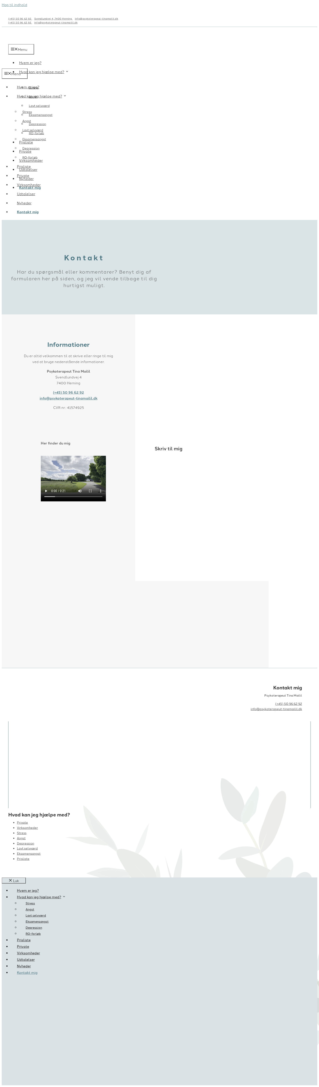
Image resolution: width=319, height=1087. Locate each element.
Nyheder (24, 202)
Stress (27, 111)
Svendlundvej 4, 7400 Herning (53, 18)
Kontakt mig (28, 211)
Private (23, 175)
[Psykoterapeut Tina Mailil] (35, 65)
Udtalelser (26, 193)
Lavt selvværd (39, 105)
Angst (26, 121)
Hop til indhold (14, 4)
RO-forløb (30, 157)
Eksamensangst (41, 114)
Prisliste (24, 166)
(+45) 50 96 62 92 (20, 18)
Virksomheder (29, 184)
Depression (37, 124)
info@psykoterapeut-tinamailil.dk (96, 18)
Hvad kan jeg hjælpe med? (41, 71)
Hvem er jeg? (28, 86)
